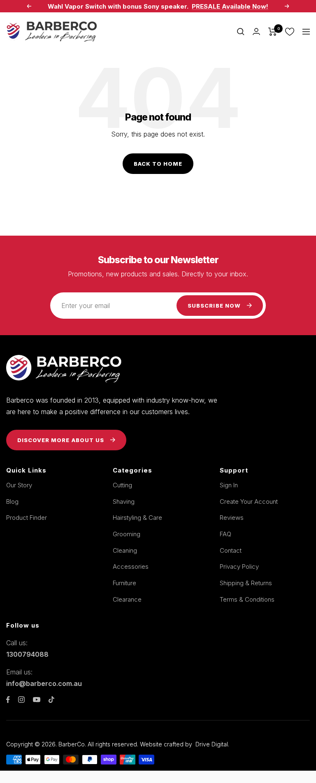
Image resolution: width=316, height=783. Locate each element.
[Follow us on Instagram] (21, 699)
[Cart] (272, 32)
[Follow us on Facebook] (8, 699)
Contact (231, 550)
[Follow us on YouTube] (36, 699)
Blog (12, 501)
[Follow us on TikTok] (51, 699)
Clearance (127, 599)
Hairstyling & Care (137, 517)
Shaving (124, 501)
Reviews (232, 517)
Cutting (122, 485)
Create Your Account (249, 501)
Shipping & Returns (246, 583)
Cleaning (125, 550)
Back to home (158, 163)
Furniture (124, 583)
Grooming (126, 534)
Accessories (131, 566)
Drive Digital (211, 744)
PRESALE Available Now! (230, 6)
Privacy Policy (239, 566)
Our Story (19, 485)
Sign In (229, 485)
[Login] (256, 31)
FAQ (225, 534)
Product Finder (26, 517)
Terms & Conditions (247, 599)
